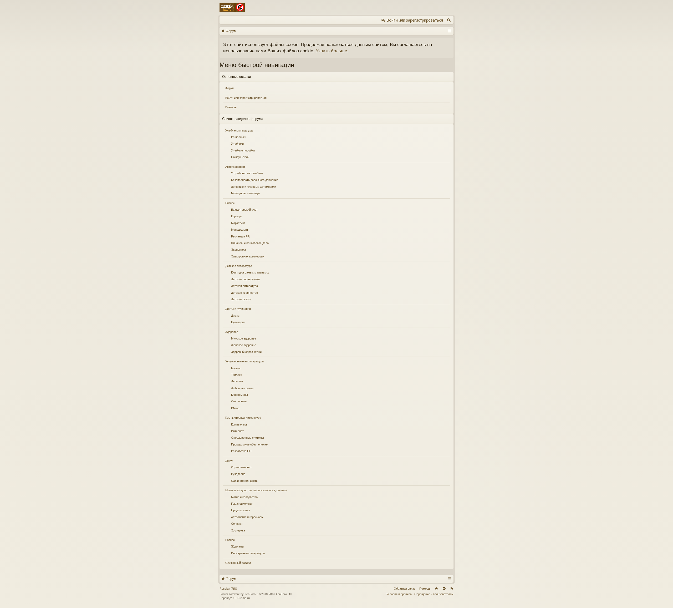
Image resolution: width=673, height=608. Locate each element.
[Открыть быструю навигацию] (450, 31)
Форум (229, 88)
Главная (436, 588)
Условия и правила (399, 594)
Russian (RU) (228, 588)
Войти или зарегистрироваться (246, 97)
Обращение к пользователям (433, 594)
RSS (451, 588)
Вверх (444, 588)
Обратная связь (404, 588)
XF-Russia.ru (241, 598)
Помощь (231, 107)
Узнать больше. (332, 50)
